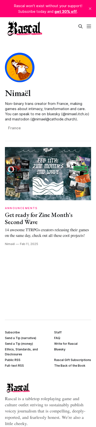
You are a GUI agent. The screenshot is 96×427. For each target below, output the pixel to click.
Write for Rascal (66, 343)
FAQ (57, 338)
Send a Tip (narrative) (20, 338)
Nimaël (18, 93)
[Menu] (89, 26)
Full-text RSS (14, 365)
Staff (58, 332)
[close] (90, 9)
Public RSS (12, 360)
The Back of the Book (69, 365)
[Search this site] (80, 26)
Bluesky (59, 349)
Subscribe (12, 332)
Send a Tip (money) (19, 343)
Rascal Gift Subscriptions (72, 360)
